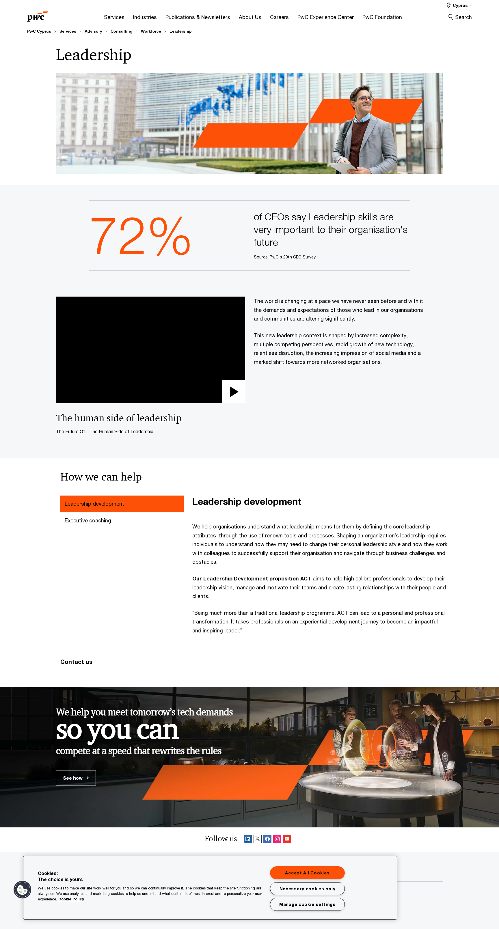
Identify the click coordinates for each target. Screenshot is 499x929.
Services (67, 31)
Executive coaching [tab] (88, 520)
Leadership (181, 31)
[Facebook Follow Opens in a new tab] (267, 840)
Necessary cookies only (308, 888)
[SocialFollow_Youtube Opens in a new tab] (287, 840)
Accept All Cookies (307, 872)
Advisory (93, 31)
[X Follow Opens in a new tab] (258, 840)
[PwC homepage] (37, 15)
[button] (150, 350)
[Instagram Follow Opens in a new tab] (277, 840)
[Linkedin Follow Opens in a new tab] (248, 840)
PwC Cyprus (39, 31)
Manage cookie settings (307, 904)
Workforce (151, 31)
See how (73, 778)
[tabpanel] (320, 565)
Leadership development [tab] (94, 503)
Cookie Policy (71, 899)
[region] (210, 888)
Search (463, 17)
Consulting (122, 31)
